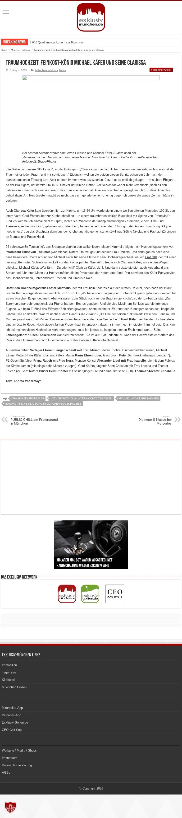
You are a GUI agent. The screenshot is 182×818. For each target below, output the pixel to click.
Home (4, 50)
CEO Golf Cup (12, 730)
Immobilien (9, 665)
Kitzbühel (8, 680)
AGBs (6, 772)
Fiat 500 (151, 257)
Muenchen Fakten (14, 687)
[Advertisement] (91, 477)
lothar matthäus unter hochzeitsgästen (81, 398)
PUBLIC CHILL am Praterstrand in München (34, 420)
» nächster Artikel (161, 69)
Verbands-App (11, 715)
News (62, 70)
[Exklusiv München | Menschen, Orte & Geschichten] (91, 16)
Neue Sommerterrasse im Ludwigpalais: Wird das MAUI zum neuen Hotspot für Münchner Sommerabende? (98, 42)
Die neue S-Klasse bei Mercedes (155, 420)
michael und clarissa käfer (139, 398)
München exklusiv (20, 50)
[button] (10, 807)
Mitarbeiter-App (12, 708)
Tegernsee (9, 672)
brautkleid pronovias (28, 398)
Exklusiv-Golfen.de (15, 722)
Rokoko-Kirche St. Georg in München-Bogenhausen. (43, 403)
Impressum (9, 758)
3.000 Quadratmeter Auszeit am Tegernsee (56, 42)
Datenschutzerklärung (17, 765)
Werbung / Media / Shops (19, 750)
